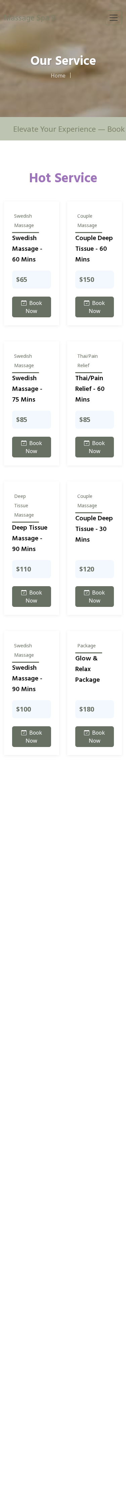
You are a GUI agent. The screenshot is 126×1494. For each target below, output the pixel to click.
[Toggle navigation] (113, 17)
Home (58, 75)
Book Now (34, 307)
